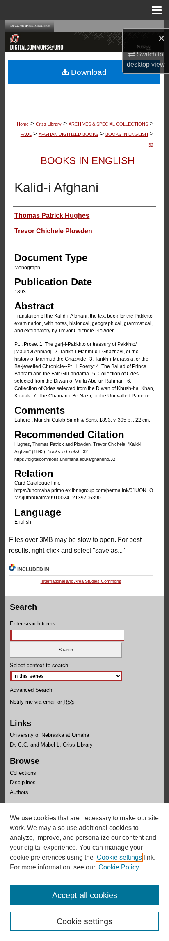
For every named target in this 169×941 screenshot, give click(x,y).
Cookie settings (119, 857)
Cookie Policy (118, 867)
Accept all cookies (84, 895)
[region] (84, 872)
